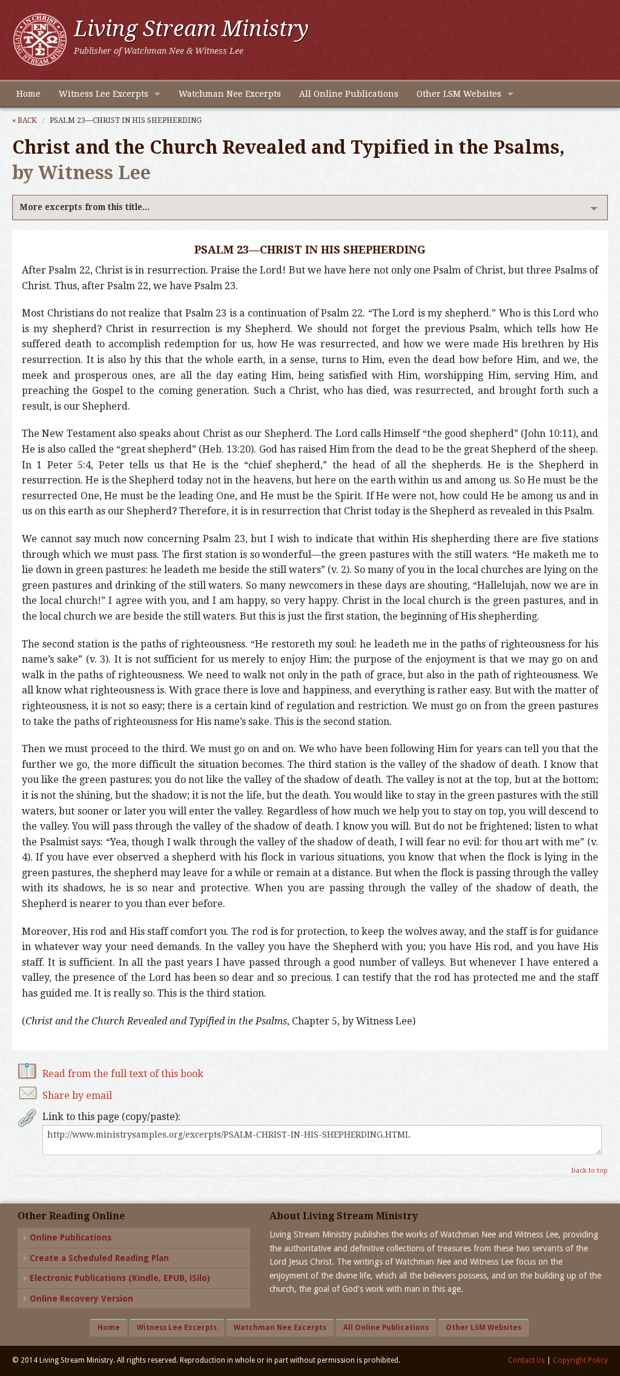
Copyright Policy (580, 1360)
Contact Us (526, 1360)
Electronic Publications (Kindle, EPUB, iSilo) (120, 1278)
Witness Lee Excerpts (103, 94)
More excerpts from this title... (84, 207)
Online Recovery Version (81, 1298)
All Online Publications (348, 94)
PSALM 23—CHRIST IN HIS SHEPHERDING (126, 120)
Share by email (77, 1095)
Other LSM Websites (459, 94)
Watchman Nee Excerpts (230, 94)
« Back (24, 120)
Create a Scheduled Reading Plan (99, 1258)
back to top (590, 1171)
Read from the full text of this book (122, 1074)
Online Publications (70, 1237)
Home (28, 94)
